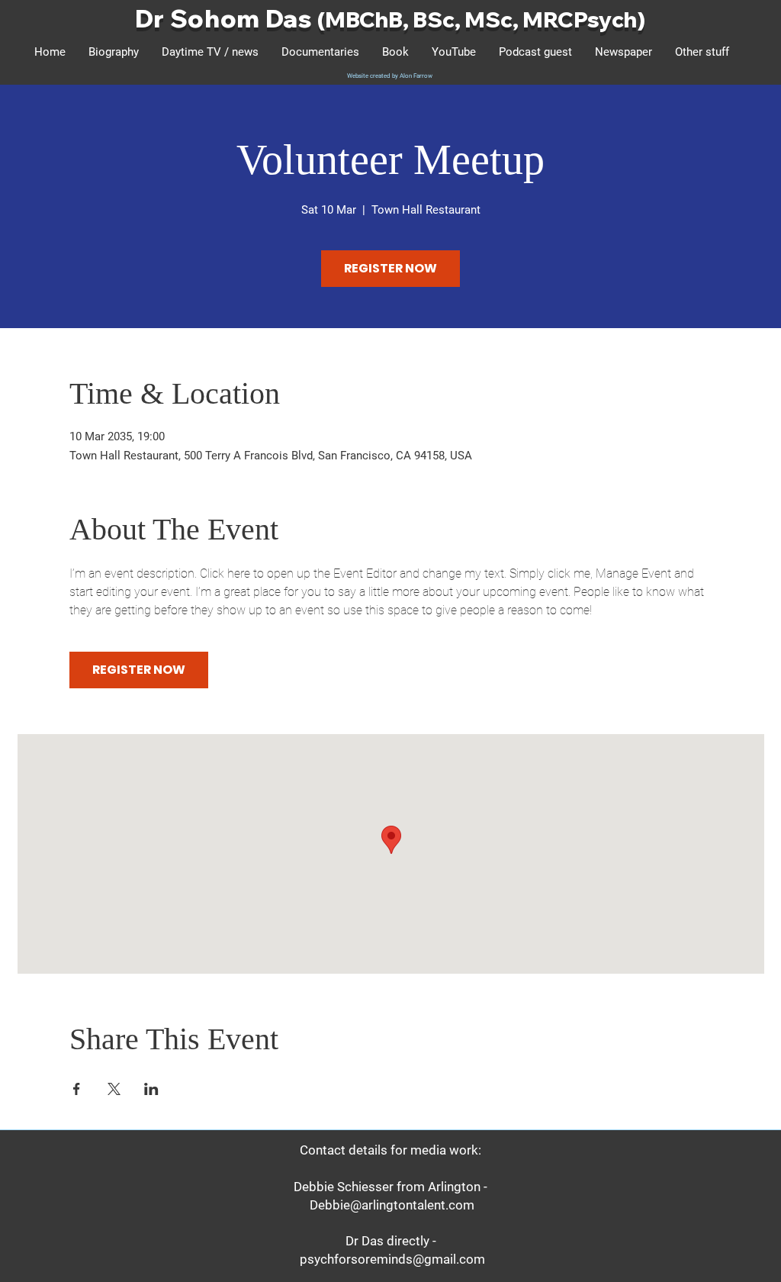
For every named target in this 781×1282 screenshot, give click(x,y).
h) (634, 19)
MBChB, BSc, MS (412, 19)
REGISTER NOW (390, 268)
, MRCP (550, 19)
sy (599, 19)
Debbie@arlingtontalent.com (392, 1205)
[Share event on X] (114, 1089)
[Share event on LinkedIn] (151, 1089)
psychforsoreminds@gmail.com (392, 1259)
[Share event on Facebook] (76, 1089)
